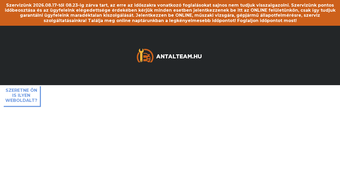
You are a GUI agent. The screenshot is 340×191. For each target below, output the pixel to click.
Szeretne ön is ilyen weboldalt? (21, 95)
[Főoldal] (170, 55)
